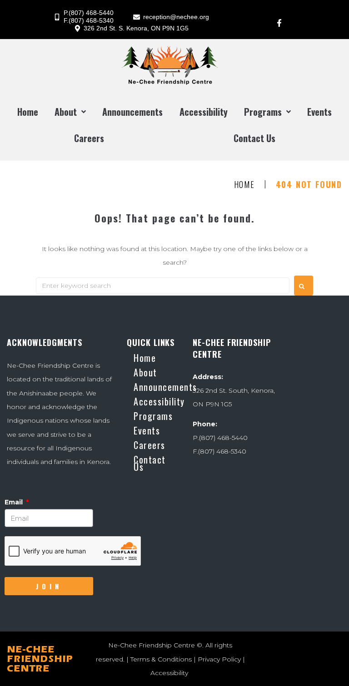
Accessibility (169, 673)
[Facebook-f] (279, 23)
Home (244, 185)
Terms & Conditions (161, 659)
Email (15, 502)
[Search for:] (162, 285)
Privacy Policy (219, 659)
